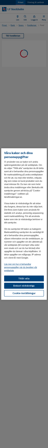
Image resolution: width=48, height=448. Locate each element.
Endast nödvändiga (24, 285)
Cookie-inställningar (24, 293)
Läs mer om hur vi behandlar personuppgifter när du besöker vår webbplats (20, 267)
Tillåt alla (24, 278)
